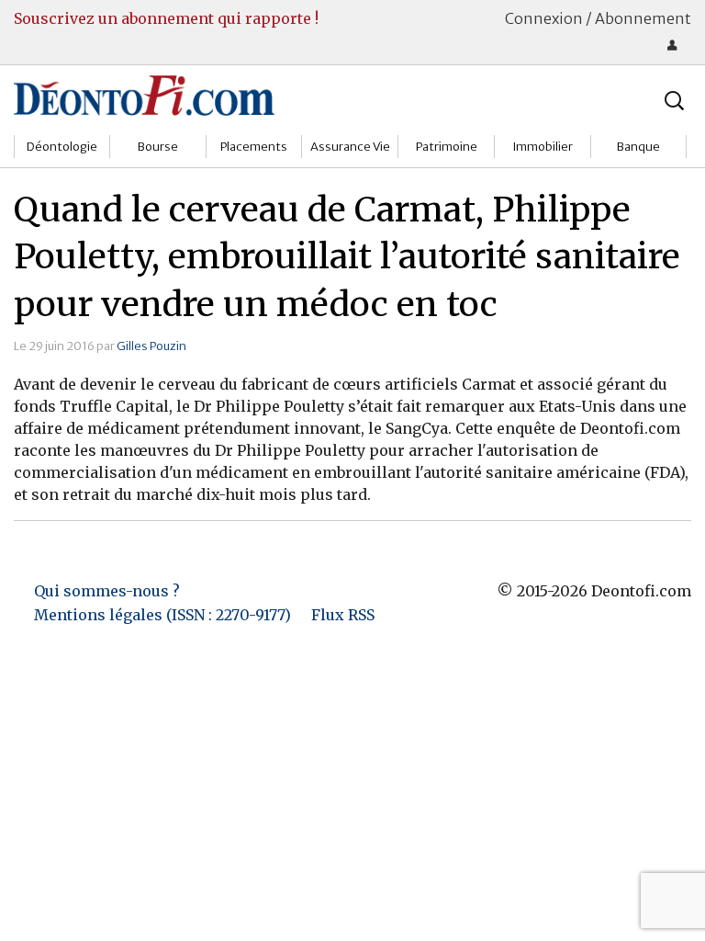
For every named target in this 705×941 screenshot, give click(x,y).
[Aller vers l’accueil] (144, 94)
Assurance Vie (350, 146)
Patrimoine (446, 146)
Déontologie (62, 146)
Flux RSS (343, 615)
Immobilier (542, 146)
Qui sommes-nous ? (107, 591)
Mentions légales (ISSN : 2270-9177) (162, 615)
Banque (638, 146)
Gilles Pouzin (151, 345)
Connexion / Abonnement (598, 18)
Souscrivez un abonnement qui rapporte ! (166, 18)
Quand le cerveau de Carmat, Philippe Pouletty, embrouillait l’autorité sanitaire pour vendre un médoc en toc (347, 257)
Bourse (158, 146)
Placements (253, 146)
